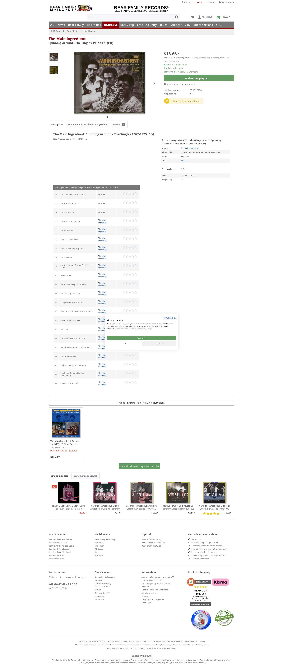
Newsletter (100, 596)
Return (98, 589)
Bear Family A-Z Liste (58, 542)
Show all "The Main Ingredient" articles (139, 466)
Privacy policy (169, 317)
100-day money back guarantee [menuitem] (204, 542)
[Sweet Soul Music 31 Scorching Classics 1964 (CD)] (105, 492)
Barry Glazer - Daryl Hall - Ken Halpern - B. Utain (68, 507)
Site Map (145, 596)
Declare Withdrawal (142, 655)
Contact (98, 580)
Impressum (100, 599)
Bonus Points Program (105, 577)
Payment (145, 586)
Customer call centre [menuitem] (200, 558)
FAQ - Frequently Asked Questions (156, 583)
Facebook (99, 542)
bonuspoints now (192, 101)
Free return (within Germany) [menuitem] (203, 552)
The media (146, 602)
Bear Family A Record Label (153, 542)
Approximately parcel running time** (158, 577)
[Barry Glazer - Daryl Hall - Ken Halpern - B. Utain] (68, 492)
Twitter (98, 552)
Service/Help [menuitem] (226, 2)
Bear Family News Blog (105, 539)
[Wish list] (193, 17)
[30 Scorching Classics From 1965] (141, 492)
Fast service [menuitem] (196, 539)
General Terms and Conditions (155, 589)
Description (57, 124)
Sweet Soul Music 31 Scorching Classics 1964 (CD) (105, 507)
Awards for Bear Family (152, 539)
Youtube (99, 555)
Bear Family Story (56, 555)
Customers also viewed (85, 475)
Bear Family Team (56, 558)
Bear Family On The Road (60, 552)
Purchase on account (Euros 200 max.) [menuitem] (207, 545)
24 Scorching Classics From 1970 (214, 507)
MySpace (99, 549)
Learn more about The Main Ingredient (88, 124)
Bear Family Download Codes (61, 545)
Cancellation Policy (103, 583)
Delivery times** (102, 593)
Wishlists (187, 2)
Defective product (103, 586)
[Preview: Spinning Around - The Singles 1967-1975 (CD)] (54, 57)
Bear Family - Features (151, 545)
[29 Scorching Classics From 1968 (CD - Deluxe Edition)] (178, 492)
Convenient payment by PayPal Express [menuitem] (208, 555)
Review (118, 124)
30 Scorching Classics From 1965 (141, 507)
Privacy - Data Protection (152, 580)
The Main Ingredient (67, 38)
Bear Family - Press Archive (60, 539)
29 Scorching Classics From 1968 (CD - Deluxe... (178, 507)
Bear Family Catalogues (59, 549)
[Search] (177, 17)
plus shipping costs (181, 57)
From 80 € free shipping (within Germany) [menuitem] (209, 549)
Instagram (99, 545)
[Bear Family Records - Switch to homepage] (72, 8)
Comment (190, 84)
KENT (183, 160)
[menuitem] (133, 17)
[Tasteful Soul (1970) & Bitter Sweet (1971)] (65, 423)
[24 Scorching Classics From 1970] (214, 492)
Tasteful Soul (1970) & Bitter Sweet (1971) (65, 443)
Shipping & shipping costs (153, 599)
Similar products (59, 475)
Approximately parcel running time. (193, 645)
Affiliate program (149, 593)
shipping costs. (105, 641)
